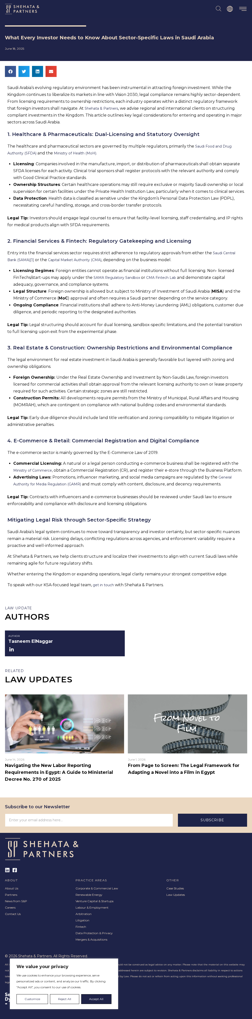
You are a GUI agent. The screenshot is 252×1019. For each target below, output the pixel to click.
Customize (32, 999)
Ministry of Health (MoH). (75, 153)
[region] (64, 984)
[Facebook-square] (14, 870)
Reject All (64, 999)
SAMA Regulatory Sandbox (117, 277)
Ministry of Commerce (32, 470)
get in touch (104, 585)
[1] (32, 260)
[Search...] (218, 9)
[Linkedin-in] (11, 650)
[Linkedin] (7, 870)
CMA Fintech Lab (161, 277)
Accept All (96, 999)
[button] (242, 9)
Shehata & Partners (101, 108)
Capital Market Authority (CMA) (74, 260)
